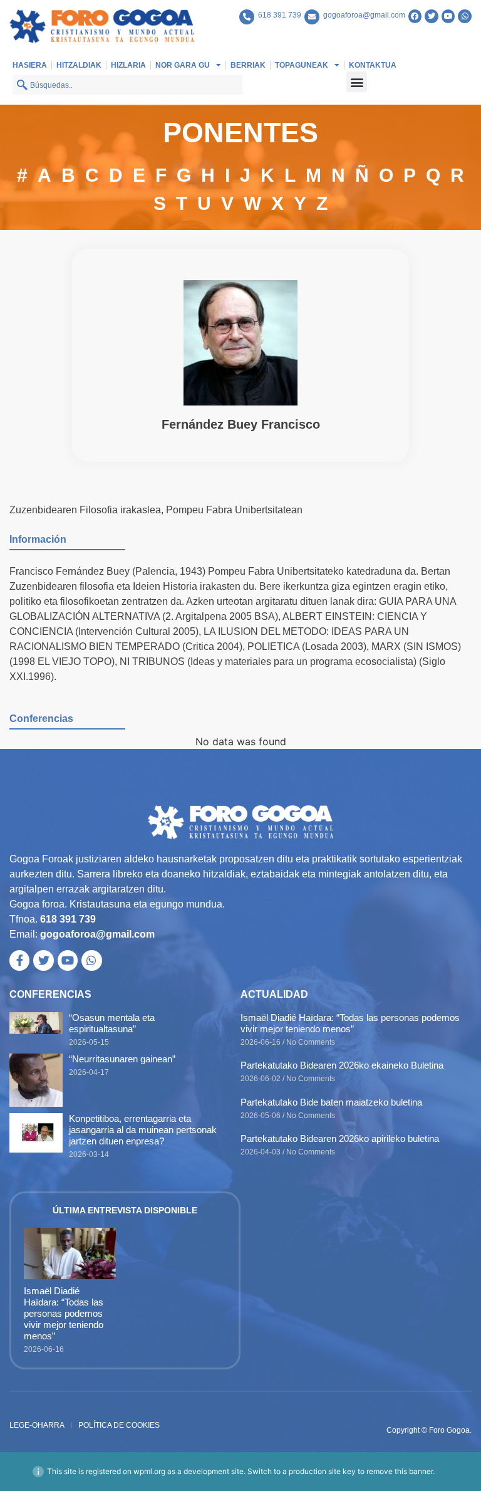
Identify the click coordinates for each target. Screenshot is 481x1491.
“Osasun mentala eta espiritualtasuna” (112, 1023)
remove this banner (399, 1471)
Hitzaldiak (78, 65)
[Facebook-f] (19, 960)
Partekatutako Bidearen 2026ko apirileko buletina (339, 1138)
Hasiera (30, 65)
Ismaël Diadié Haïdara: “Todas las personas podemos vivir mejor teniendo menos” (350, 1023)
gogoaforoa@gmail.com (364, 15)
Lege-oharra (37, 1425)
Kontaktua (372, 65)
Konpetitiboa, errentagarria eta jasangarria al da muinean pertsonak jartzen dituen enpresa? (143, 1129)
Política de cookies (119, 1425)
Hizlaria (128, 65)
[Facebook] (415, 16)
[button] (356, 81)
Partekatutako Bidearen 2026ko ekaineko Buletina (341, 1065)
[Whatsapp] (465, 16)
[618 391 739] (246, 16)
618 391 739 (279, 15)
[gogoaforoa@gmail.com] (311, 16)
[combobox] (127, 85)
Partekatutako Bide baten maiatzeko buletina (331, 1102)
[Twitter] (431, 16)
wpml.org (149, 1471)
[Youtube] (448, 16)
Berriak (248, 65)
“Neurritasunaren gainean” (122, 1059)
